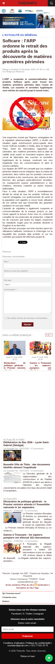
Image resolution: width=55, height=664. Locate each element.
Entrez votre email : (27, 623)
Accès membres (13, 585)
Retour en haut (28, 656)
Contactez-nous (9, 597)
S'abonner (27, 636)
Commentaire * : (11, 289)
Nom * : (7, 261)
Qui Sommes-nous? (11, 593)
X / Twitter (28, 613)
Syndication (42, 585)
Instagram (39, 613)
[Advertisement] (26, 406)
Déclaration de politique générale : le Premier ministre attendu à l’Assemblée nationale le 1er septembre (15, 365)
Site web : (8, 280)
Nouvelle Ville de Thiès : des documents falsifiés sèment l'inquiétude (26, 466)
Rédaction (20, 72)
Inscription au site (24, 588)
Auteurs (5, 601)
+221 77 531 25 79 (39, 645)
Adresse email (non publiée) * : (17, 271)
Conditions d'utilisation (14, 643)
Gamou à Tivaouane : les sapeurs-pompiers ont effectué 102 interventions (40, 365)
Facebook (16, 613)
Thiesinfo (27, 3)
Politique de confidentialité (38, 643)
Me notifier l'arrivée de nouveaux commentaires (27, 318)
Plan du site (27, 585)
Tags (36, 588)
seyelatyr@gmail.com (18, 645)
